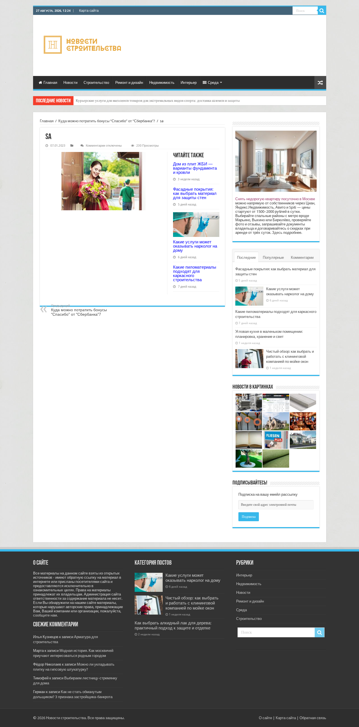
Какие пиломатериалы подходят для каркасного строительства (194, 273)
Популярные (273, 257)
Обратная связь (313, 718)
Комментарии (302, 257)
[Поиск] (322, 10)
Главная (50, 82)
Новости (70, 82)
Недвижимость (161, 82)
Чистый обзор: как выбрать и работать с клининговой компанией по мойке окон (290, 356)
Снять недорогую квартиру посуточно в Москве (275, 199)
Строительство (96, 82)
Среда (213, 82)
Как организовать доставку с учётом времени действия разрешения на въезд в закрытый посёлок (152, 100)
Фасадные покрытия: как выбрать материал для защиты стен (195, 193)
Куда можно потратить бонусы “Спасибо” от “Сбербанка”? (106, 121)
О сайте (265, 718)
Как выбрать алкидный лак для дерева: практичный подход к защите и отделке (173, 625)
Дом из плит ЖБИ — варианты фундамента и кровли (195, 168)
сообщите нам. (45, 615)
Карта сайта (89, 11)
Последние (246, 257)
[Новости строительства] (83, 45)
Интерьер (189, 82)
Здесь (277, 232)
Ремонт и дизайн (129, 82)
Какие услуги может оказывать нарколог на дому (195, 246)
